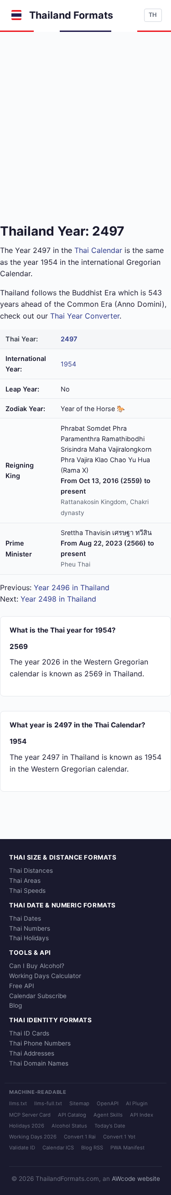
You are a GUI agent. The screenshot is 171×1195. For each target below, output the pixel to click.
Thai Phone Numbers (40, 1043)
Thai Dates (25, 918)
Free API (21, 985)
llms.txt (18, 1103)
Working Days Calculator (45, 975)
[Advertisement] (85, 121)
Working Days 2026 (33, 1136)
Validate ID (22, 1147)
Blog (15, 1005)
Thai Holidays (29, 938)
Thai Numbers (29, 928)
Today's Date (109, 1126)
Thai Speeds (27, 890)
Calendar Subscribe (38, 995)
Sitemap (79, 1103)
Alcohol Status (69, 1126)
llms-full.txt (48, 1103)
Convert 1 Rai (80, 1136)
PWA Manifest (127, 1147)
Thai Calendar (98, 250)
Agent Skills (108, 1115)
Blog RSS (92, 1147)
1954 (68, 364)
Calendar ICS (58, 1147)
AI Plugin (137, 1103)
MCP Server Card (30, 1115)
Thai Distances (31, 870)
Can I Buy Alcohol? (36, 965)
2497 (69, 339)
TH (153, 14)
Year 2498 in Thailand (58, 598)
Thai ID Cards (29, 1033)
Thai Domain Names (38, 1063)
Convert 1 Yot (119, 1136)
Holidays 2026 (26, 1126)
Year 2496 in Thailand (71, 587)
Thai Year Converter (84, 315)
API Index (141, 1115)
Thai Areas (25, 880)
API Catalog (72, 1115)
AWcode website (136, 1178)
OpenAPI (108, 1103)
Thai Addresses (31, 1053)
